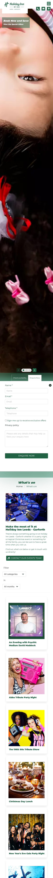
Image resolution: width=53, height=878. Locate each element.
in (5, 580)
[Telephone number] (38, 8)
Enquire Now (26, 456)
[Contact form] (43, 8)
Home (19, 486)
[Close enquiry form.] (50, 385)
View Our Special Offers (13, 24)
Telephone (11, 408)
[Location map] (49, 8)
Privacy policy (12, 425)
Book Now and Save (16, 21)
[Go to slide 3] (29, 370)
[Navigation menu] (49, 3)
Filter (6, 568)
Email (8, 396)
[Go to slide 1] (23, 370)
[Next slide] (35, 370)
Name (9, 385)
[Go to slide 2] (26, 370)
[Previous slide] (18, 370)
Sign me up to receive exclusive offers (26, 420)
